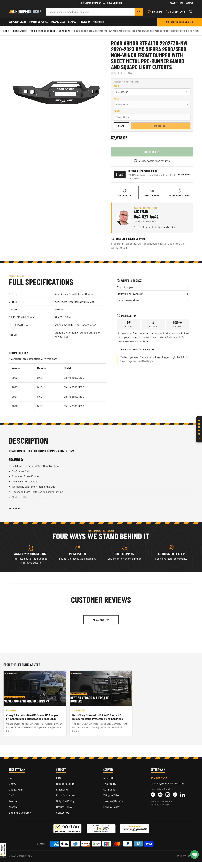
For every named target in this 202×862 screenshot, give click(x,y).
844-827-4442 (146, 216)
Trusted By (85, 21)
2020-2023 (64, 30)
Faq (181, 2)
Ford (11, 778)
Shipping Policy (65, 801)
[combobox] (90, 12)
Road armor (20, 30)
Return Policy (64, 806)
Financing (62, 789)
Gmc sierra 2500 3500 (43, 30)
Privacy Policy (111, 806)
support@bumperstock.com (167, 783)
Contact (189, 2)
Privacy (181, 855)
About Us (173, 2)
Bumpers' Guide (65, 783)
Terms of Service (113, 801)
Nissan (13, 806)
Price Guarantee (65, 795)
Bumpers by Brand (17, 21)
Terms (190, 855)
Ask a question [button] (101, 619)
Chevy (12, 783)
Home (6, 30)
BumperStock (24, 855)
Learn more (184, 174)
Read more (14, 508)
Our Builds (98, 21)
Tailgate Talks (58, 21)
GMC (11, 795)
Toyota (13, 801)
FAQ (58, 778)
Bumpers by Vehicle (38, 21)
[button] (3, 850)
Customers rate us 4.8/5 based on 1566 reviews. (135, 830)
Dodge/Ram (16, 789)
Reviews (72, 21)
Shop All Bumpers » (20, 812)
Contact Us (62, 812)
